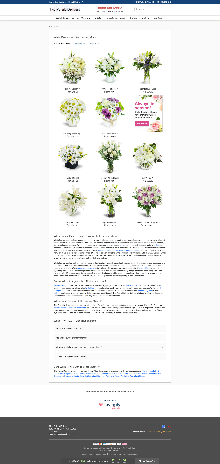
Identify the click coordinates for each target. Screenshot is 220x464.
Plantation (124, 376)
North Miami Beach (105, 373)
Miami (144, 370)
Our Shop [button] (158, 18)
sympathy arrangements (108, 250)
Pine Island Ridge (137, 376)
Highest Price (80, 43)
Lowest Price (94, 43)
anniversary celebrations (129, 250)
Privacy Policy (101, 454)
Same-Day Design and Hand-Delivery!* (66, 2)
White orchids (131, 285)
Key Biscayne (129, 373)
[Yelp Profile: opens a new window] (169, 426)
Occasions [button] (85, 18)
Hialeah (151, 370)
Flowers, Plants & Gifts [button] (139, 18)
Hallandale (68, 376)
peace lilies (144, 268)
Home (51, 26)
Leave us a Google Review (159, 431)
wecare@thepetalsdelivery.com (61, 434)
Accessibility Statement (117, 454)
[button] (213, 453)
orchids (122, 245)
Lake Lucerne (141, 373)
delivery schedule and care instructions (70, 307)
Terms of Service (87, 454)
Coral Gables (85, 376)
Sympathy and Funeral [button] (116, 18)
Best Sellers (66, 43)
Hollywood (68, 373)
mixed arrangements (85, 268)
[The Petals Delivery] (67, 10)
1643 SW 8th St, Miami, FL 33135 (62, 428)
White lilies (89, 287)
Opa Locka (58, 376)
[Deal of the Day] (147, 113)
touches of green (145, 290)
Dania (76, 376)
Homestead (90, 373)
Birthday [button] (98, 18)
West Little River (155, 373)
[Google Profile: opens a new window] (164, 426)
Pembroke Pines (112, 376)
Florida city (118, 373)
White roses (59, 285)
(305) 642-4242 (55, 431)
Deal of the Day (62, 18)
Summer (75, 18)
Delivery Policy (133, 454)
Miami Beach (79, 373)
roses (84, 245)
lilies (157, 245)
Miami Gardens (98, 376)
